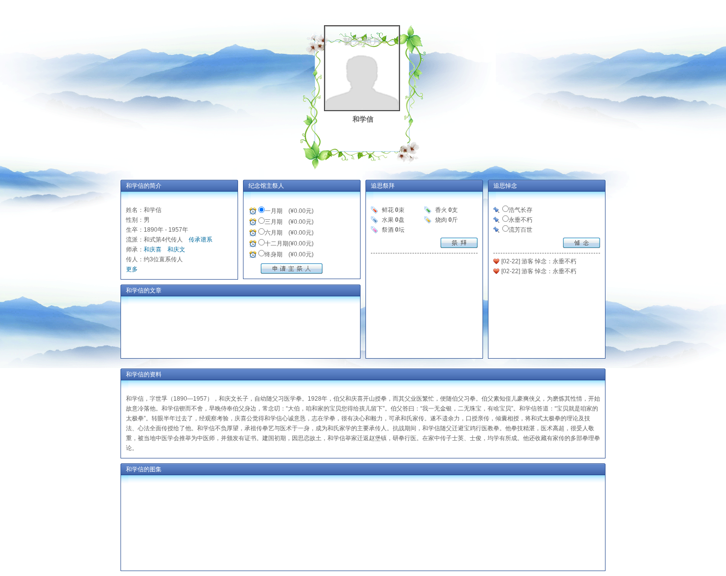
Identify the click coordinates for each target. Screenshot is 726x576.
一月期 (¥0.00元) (289, 210)
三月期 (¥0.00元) (289, 221)
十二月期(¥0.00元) (289, 243)
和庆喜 (152, 249)
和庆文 (176, 249)
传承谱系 (200, 239)
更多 (132, 269)
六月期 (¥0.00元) (289, 232)
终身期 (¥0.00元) (289, 254)
